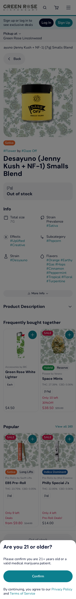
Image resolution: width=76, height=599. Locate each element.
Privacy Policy (62, 589)
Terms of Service (22, 593)
